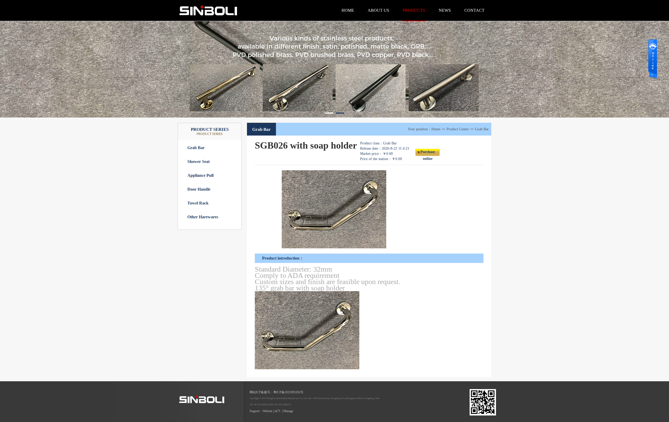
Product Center (458, 129)
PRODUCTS (414, 10)
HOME (348, 10)
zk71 (277, 411)
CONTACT (474, 10)
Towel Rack (198, 203)
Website (267, 411)
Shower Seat (198, 161)
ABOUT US (378, 10)
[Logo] (232, 20)
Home (435, 129)
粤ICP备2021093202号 (288, 392)
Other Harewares (202, 217)
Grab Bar (196, 147)
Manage (288, 411)
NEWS (445, 10)
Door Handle (198, 189)
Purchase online (427, 153)
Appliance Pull (200, 175)
